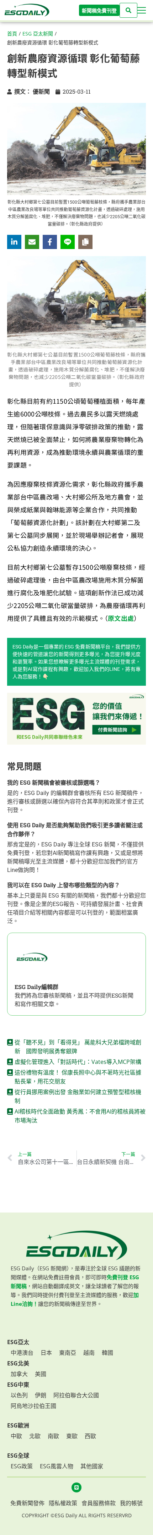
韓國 (107, 1353)
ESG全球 (18, 1455)
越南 (89, 1353)
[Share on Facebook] (50, 242)
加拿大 (19, 1374)
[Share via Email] (32, 242)
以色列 (19, 1395)
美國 (40, 1374)
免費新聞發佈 (27, 1503)
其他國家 (91, 1466)
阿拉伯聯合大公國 (76, 1395)
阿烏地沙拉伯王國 (33, 1406)
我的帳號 (131, 1503)
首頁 (12, 33)
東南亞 (67, 1353)
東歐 (72, 1436)
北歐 (35, 1436)
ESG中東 (18, 1384)
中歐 (16, 1436)
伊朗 (40, 1395)
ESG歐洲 (18, 1425)
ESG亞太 (18, 1342)
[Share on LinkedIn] (14, 242)
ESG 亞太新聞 (37, 33)
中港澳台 (22, 1353)
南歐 (53, 1436)
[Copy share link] (85, 242)
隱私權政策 (63, 1503)
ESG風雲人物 (56, 1466)
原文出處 (121, 618)
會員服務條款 (98, 1503)
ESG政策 (22, 1466)
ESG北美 (18, 1363)
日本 (46, 1353)
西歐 (90, 1436)
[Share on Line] (67, 242)
